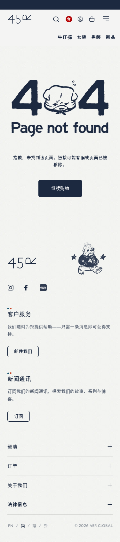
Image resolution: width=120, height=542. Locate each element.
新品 (110, 37)
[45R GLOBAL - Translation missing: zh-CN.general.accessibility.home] (19, 19)
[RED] (43, 288)
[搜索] (56, 19)
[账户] (80, 19)
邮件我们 (23, 351)
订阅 (18, 416)
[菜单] (107, 19)
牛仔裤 (65, 37)
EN (10, 526)
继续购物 (60, 188)
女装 (81, 37)
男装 (96, 37)
